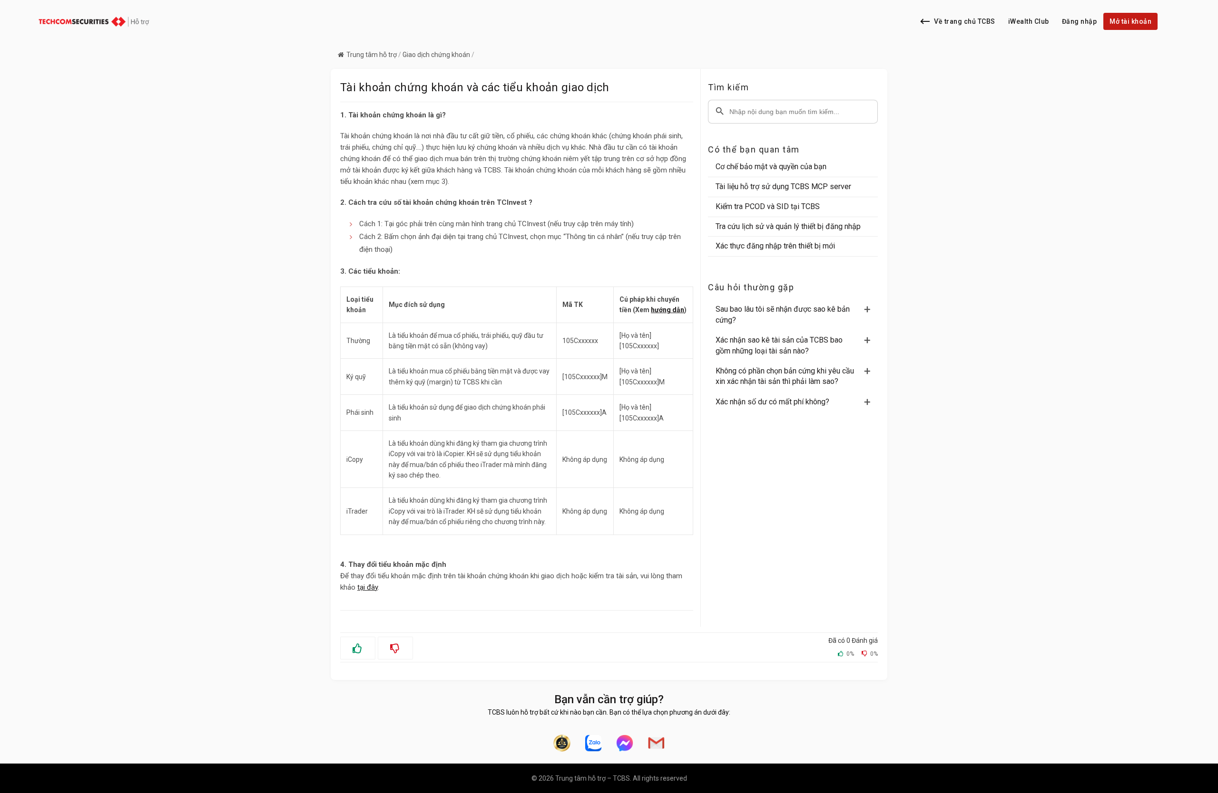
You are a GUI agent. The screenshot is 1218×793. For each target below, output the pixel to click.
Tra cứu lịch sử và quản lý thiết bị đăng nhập (788, 226)
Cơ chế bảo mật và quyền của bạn (771, 166)
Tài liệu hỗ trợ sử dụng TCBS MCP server (783, 186)
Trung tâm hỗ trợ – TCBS (592, 778)
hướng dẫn (667, 310)
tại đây (367, 587)
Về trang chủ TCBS (964, 21)
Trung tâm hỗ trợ (371, 54)
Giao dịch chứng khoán (436, 54)
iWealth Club (1028, 21)
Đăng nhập (1079, 21)
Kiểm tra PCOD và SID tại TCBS (768, 206)
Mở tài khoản (1130, 21)
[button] (797, 315)
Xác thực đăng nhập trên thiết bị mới (775, 245)
